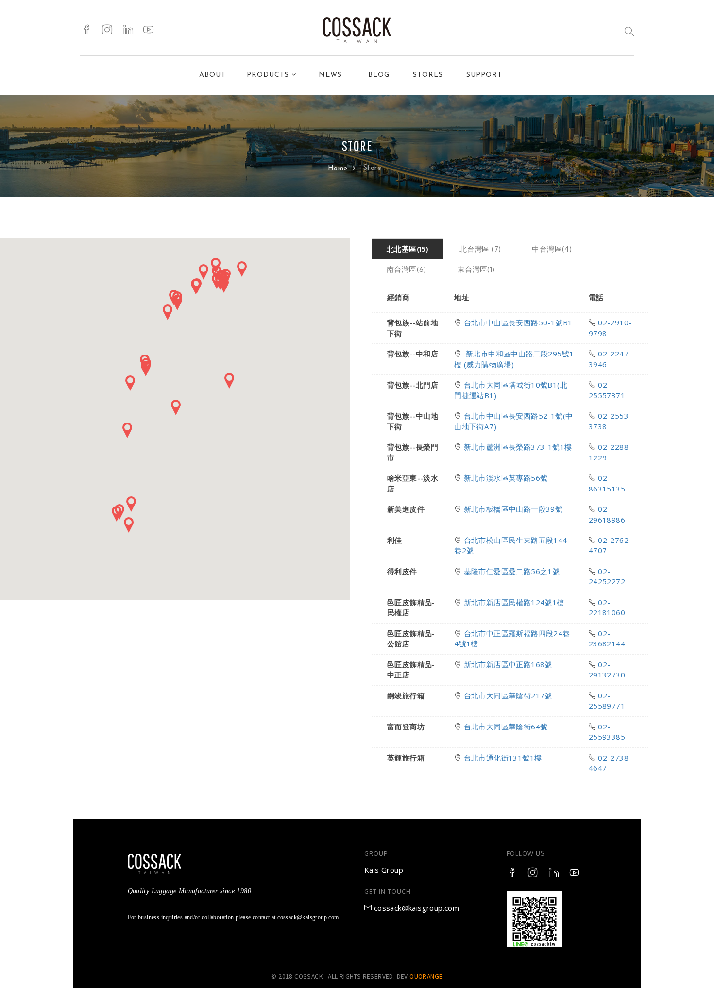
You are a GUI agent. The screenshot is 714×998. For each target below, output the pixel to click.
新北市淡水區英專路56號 (506, 478)
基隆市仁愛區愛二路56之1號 (512, 571)
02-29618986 (607, 514)
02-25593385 (607, 732)
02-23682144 (607, 638)
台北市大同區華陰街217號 (508, 695)
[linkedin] (128, 30)
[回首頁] (357, 30)
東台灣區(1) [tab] (476, 269)
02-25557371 (607, 390)
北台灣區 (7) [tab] (480, 249)
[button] (127, 430)
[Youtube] (148, 30)
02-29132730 (607, 669)
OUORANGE (425, 976)
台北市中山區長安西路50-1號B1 (518, 322)
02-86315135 (607, 483)
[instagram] (107, 30)
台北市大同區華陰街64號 (506, 726)
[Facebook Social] (87, 30)
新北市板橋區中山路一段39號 (513, 509)
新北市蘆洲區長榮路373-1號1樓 (518, 447)
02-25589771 (607, 700)
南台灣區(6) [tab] (406, 269)
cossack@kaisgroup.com (415, 908)
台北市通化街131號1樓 (503, 757)
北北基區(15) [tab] (407, 249)
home (339, 168)
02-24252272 (607, 576)
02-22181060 (607, 607)
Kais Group (383, 870)
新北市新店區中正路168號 (508, 664)
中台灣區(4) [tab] (552, 249)
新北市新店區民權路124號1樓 (514, 602)
